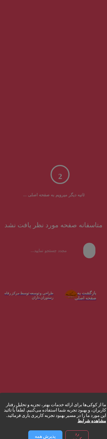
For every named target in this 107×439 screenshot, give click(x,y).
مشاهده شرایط (92, 420)
